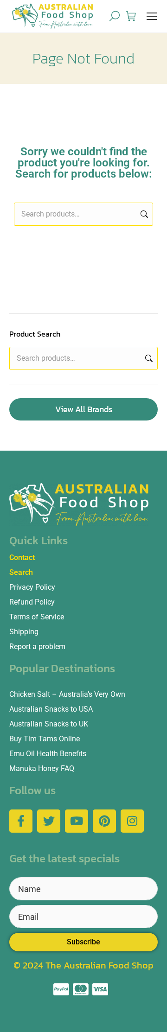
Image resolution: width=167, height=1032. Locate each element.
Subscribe (83, 941)
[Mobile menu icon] (152, 16)
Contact (22, 557)
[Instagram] (132, 821)
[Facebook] (20, 821)
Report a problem (37, 646)
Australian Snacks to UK (48, 724)
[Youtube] (76, 821)
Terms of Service (36, 616)
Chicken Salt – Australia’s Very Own (67, 694)
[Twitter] (48, 821)
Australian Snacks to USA (51, 709)
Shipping (24, 631)
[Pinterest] (104, 821)
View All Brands (83, 409)
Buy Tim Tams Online (44, 738)
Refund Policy (32, 602)
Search (143, 214)
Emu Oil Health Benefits (47, 753)
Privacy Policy (32, 587)
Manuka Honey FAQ (41, 768)
